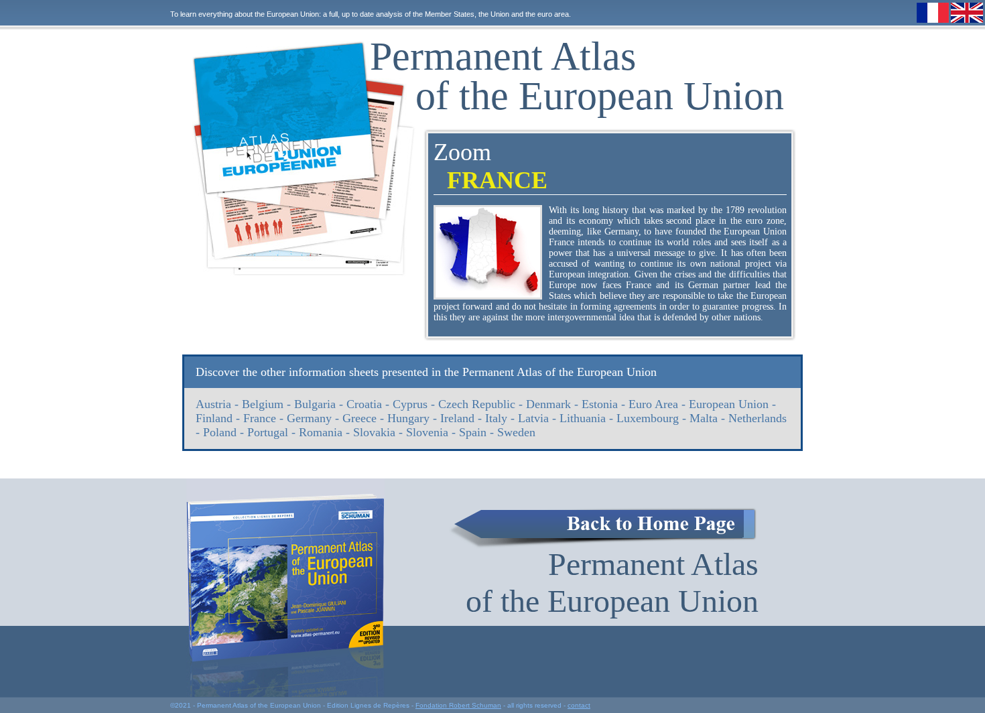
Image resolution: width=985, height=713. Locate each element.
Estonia (600, 404)
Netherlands (757, 418)
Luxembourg (647, 418)
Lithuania (583, 418)
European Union (729, 404)
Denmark (548, 404)
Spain (472, 432)
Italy (496, 418)
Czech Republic (476, 404)
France (259, 418)
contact (579, 705)
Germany (309, 418)
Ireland (457, 418)
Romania (320, 432)
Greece (359, 418)
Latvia (533, 418)
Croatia (364, 404)
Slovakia (374, 432)
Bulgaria (315, 404)
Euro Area (653, 404)
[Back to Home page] (603, 528)
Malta (704, 418)
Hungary (408, 418)
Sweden (516, 432)
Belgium (262, 404)
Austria (213, 404)
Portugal (267, 432)
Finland (214, 418)
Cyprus (410, 404)
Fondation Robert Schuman (458, 705)
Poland (220, 432)
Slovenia (427, 432)
